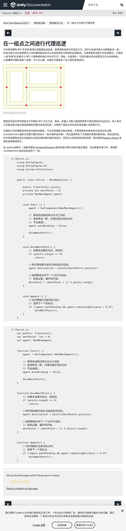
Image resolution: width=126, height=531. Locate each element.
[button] (12, 482)
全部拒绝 (62, 525)
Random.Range (111, 138)
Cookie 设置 (39, 525)
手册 (27, 13)
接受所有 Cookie (84, 525)
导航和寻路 (39, 23)
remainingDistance (45, 147)
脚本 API (38, 13)
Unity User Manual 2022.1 (16, 23)
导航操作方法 (56, 23)
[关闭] (122, 510)
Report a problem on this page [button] (22, 488)
